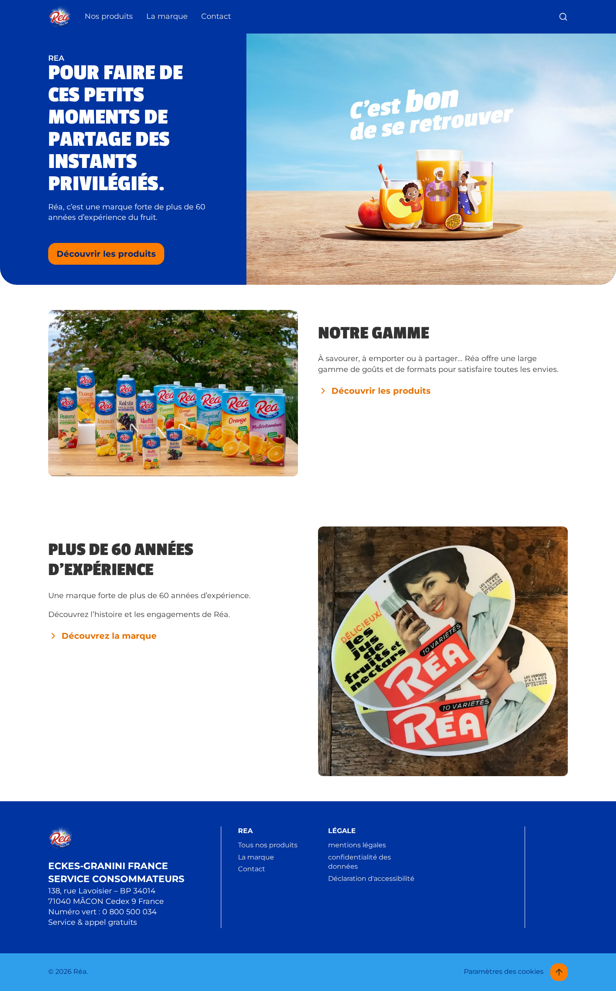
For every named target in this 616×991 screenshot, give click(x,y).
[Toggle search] (563, 16)
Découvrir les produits (106, 254)
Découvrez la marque (109, 636)
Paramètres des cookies (504, 972)
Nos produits (109, 16)
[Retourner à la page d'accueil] (59, 16)
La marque (167, 16)
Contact (216, 16)
